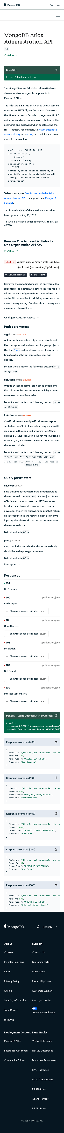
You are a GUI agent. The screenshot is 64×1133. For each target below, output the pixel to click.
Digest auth (39, 274)
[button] (50, 927)
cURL (29, 134)
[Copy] (56, 70)
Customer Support (42, 990)
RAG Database (40, 1069)
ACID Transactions (42, 1079)
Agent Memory (40, 1098)
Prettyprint (10, 564)
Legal (7, 971)
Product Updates (41, 981)
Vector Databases (42, 1041)
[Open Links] (58, 5)
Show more (32, 464)
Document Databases (44, 1060)
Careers (8, 952)
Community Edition (14, 1060)
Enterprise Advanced (16, 1050)
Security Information (15, 1000)
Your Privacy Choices (43, 1012)
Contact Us (38, 952)
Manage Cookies (41, 1000)
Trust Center (11, 1010)
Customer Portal (41, 961)
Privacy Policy (11, 981)
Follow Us (9, 1019)
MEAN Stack (39, 1108)
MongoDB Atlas (12, 1041)
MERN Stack (39, 1089)
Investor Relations (14, 961)
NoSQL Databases (42, 1050)
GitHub (8, 990)
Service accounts (17, 274)
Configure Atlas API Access (19, 317)
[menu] (11, 55)
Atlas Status (39, 971)
